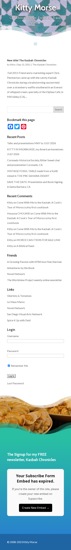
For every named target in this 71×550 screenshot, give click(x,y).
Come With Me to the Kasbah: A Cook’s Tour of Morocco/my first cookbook (32, 218)
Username (13, 336)
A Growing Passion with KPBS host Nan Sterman (34, 261)
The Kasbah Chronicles (44, 64)
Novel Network (16, 273)
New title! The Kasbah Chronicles (26, 60)
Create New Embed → (35, 508)
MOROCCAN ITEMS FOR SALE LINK (38, 239)
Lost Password (15, 383)
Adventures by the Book (21, 267)
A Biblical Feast (25, 245)
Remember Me (19, 365)
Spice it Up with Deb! (19, 320)
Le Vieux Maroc (16, 301)
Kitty (12, 64)
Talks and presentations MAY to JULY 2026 (31, 143)
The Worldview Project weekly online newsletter (34, 280)
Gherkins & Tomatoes (19, 295)
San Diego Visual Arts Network (24, 314)
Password (12, 350)
